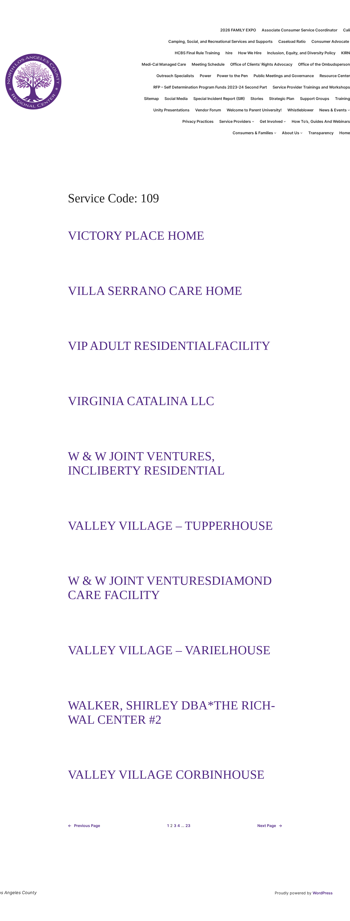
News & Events (333, 110)
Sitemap (151, 98)
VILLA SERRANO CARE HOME (155, 290)
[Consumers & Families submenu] (275, 133)
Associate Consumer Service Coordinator (299, 30)
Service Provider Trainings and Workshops (311, 87)
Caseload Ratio (292, 41)
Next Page (269, 825)
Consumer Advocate (330, 41)
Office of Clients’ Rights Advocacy (261, 64)
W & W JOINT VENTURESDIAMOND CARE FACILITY (170, 588)
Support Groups (314, 98)
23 (187, 825)
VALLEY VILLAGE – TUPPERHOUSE (170, 525)
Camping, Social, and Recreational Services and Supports (220, 41)
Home (344, 132)
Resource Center (335, 75)
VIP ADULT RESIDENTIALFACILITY (169, 345)
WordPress (323, 893)
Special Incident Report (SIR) (219, 98)
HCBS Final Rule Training (197, 52)
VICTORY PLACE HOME (136, 235)
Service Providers (235, 121)
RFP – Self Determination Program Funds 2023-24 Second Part (210, 87)
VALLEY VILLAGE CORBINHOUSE (166, 774)
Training (342, 98)
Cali (346, 30)
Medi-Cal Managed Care (164, 64)
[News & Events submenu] (349, 110)
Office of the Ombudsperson (324, 64)
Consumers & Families (253, 132)
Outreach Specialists (175, 75)
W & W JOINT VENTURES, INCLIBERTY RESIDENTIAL (146, 463)
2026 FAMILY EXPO (238, 30)
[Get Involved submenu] (285, 121)
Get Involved (271, 121)
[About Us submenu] (301, 133)
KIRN (345, 52)
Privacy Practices (198, 121)
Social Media (176, 98)
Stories (256, 98)
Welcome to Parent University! (254, 110)
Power (205, 75)
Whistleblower (300, 110)
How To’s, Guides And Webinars (321, 121)
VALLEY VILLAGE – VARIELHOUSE (169, 650)
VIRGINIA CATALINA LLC (141, 401)
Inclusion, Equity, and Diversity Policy (301, 52)
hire (228, 52)
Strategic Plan (281, 98)
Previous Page (84, 825)
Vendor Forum (208, 110)
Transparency (321, 132)
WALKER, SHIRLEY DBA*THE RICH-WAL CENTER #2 (171, 712)
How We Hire (249, 52)
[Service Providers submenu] (253, 121)
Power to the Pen (232, 75)
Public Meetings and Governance (284, 75)
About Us (290, 132)
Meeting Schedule (208, 64)
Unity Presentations (171, 110)
